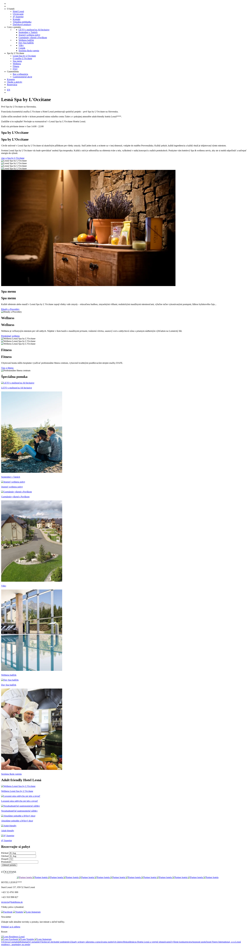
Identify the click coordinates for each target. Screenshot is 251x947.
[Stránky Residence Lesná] (13, 936)
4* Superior (18, 16)
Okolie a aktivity (14, 82)
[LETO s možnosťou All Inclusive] (17, 383)
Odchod (5, 856)
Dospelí (4, 859)
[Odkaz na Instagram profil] (32, 912)
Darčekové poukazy (22, 24)
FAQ (15, 69)
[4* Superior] (7, 835)
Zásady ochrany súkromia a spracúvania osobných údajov (96, 942)
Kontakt (16, 19)
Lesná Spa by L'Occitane (24, 56)
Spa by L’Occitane (15, 53)
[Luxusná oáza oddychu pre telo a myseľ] (20, 796)
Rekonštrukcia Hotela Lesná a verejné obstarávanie (146, 942)
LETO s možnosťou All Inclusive (34, 29)
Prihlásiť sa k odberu (10, 927)
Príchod (4, 853)
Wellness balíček (26, 40)
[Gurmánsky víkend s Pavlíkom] (16, 491)
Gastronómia (13, 71)
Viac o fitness (7, 368)
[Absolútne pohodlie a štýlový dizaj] (18, 816)
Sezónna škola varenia (29, 50)
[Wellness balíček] (31, 670)
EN (8, 90)
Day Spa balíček (26, 43)
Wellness (17, 63)
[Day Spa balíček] (10, 680)
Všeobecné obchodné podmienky (55, 942)
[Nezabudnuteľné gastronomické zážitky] (20, 806)
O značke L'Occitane (22, 58)
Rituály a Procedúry (10, 309)
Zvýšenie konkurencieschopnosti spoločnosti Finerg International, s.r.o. (202, 942)
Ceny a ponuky (14, 27)
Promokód (6, 862)
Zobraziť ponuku (9, 865)
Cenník (22, 48)
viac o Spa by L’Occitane (12, 158)
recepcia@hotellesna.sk (12, 902)
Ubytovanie (18, 14)
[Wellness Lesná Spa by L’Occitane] (18, 786)
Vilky (21, 45)
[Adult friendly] (8, 825)
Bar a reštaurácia (20, 74)
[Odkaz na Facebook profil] (6, 912)
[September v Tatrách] (31, 472)
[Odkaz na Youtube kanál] (18, 912)
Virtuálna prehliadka (22, 22)
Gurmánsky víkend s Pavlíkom (33, 37)
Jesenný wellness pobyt (29, 35)
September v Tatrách (28, 32)
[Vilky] (31, 581)
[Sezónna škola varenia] (31, 769)
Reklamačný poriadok (29, 942)
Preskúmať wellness (10, 336)
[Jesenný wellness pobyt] (13, 482)
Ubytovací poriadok (10, 942)
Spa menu (17, 61)
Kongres (11, 79)
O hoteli (10, 9)
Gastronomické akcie (22, 77)
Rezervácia (12, 84)
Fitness (16, 66)
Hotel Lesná (18, 11)
